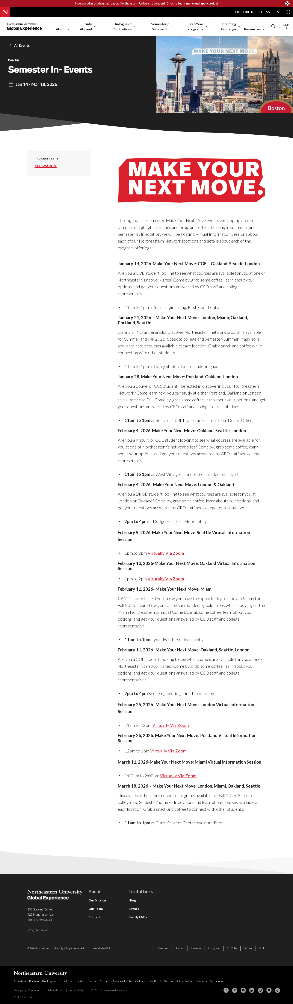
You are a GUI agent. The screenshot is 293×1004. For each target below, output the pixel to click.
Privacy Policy (55, 990)
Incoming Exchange (228, 26)
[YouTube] (243, 990)
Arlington (20, 981)
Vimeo (248, 948)
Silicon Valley (184, 981)
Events (134, 908)
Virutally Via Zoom (166, 578)
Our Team (96, 908)
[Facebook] (226, 990)
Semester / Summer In (160, 26)
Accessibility (76, 990)
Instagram (214, 948)
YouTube (232, 948)
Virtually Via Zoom (166, 553)
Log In (285, 26)
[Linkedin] (251, 990)
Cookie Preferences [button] (24, 997)
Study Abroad (86, 26)
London (80, 981)
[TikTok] (277, 990)
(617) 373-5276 (37, 930)
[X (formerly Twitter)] (234, 990)
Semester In (46, 165)
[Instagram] (260, 990)
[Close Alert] (287, 3)
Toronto (201, 981)
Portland (155, 981)
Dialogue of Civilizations (122, 26)
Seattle (168, 981)
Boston (34, 981)
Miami (93, 981)
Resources (252, 29)
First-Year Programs (195, 26)
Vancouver (217, 981)
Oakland (140, 981)
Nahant (105, 981)
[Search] (273, 26)
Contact (95, 917)
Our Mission (97, 900)
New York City (122, 981)
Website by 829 (101, 948)
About (61, 29)
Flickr (262, 948)
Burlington (49, 981)
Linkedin (196, 948)
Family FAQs (138, 917)
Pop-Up (13, 60)
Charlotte (65, 981)
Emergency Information (27, 990)
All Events (22, 45)
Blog (132, 900)
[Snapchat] (269, 990)
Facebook (163, 948)
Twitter (180, 948)
